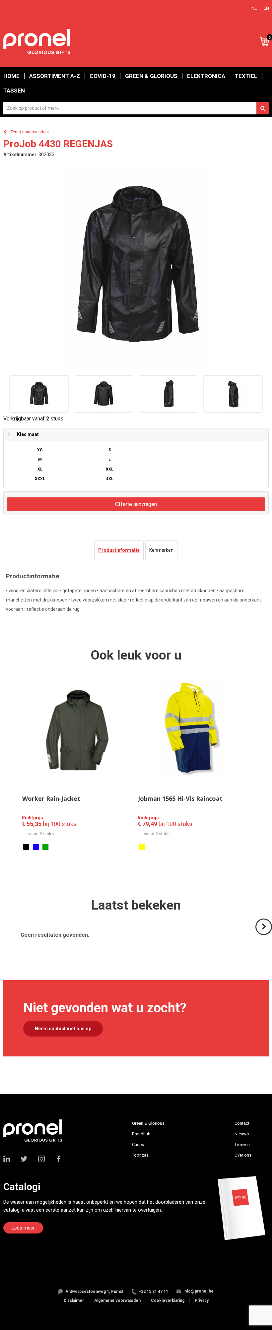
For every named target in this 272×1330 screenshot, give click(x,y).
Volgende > (264, 934)
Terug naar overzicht (30, 131)
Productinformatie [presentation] (119, 550)
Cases (138, 1144)
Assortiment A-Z (54, 76)
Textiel (246, 76)
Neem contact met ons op (63, 1028)
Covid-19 (102, 76)
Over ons (243, 1155)
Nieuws (242, 1133)
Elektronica (206, 76)
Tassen (14, 90)
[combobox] (136, 108)
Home (11, 76)
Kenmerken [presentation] (161, 550)
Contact (242, 1123)
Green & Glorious (151, 76)
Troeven (242, 1144)
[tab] (119, 550)
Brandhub (141, 1133)
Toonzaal (141, 1155)
